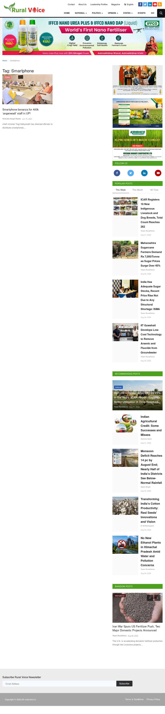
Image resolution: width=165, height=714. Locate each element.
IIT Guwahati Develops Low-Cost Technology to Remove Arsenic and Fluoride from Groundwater (151, 338)
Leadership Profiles (98, 4)
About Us (82, 4)
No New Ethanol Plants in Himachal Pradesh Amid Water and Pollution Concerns (151, 551)
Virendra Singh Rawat (11, 118)
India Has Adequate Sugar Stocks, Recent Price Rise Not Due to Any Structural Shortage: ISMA (151, 295)
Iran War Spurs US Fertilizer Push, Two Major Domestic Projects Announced (136, 628)
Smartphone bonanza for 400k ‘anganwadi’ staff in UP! (20, 111)
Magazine (115, 4)
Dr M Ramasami (147, 526)
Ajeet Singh (145, 487)
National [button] (80, 12)
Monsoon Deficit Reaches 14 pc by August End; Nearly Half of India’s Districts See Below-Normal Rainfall (151, 467)
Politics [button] (96, 12)
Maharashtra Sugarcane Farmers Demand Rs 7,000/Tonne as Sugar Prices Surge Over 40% (151, 254)
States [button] (127, 12)
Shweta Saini (146, 439)
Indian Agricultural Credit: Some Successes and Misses (151, 426)
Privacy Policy (153, 699)
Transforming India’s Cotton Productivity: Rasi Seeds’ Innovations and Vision (150, 510)
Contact (71, 4)
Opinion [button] (112, 12)
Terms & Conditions (134, 699)
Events (142, 12)
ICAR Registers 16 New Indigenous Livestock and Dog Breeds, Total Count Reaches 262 (152, 213)
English (130, 4)
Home (67, 12)
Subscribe (124, 683)
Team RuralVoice (148, 231)
